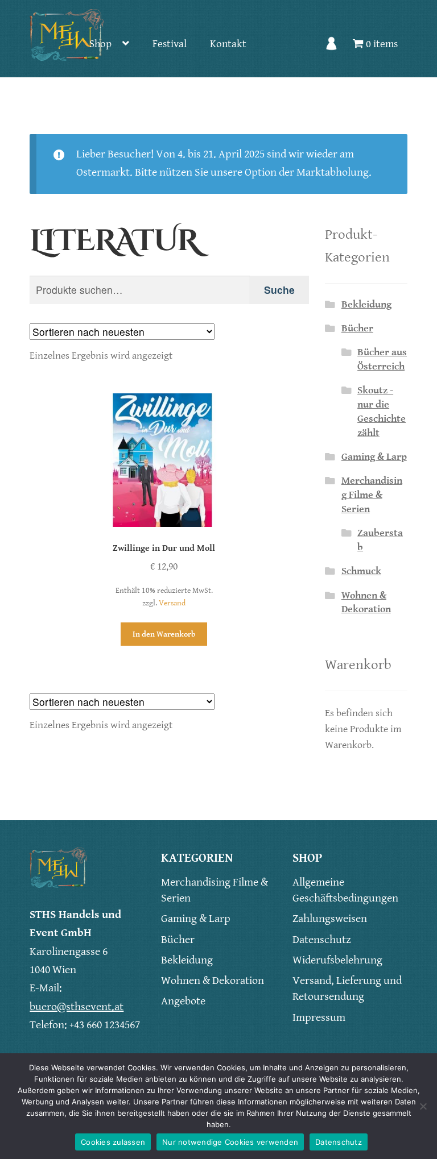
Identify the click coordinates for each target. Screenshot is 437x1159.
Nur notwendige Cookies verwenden (230, 1141)
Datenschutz (321, 939)
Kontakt (228, 44)
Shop (100, 44)
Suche (279, 290)
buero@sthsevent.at (76, 1006)
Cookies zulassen (113, 1141)
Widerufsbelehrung (337, 960)
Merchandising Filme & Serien (371, 495)
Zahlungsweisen (329, 918)
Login (331, 50)
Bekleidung (366, 304)
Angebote (183, 1001)
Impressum (318, 1017)
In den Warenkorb (164, 634)
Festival (169, 44)
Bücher (357, 328)
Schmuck (361, 571)
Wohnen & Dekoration (212, 980)
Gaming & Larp (374, 457)
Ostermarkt (103, 172)
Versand (172, 603)
